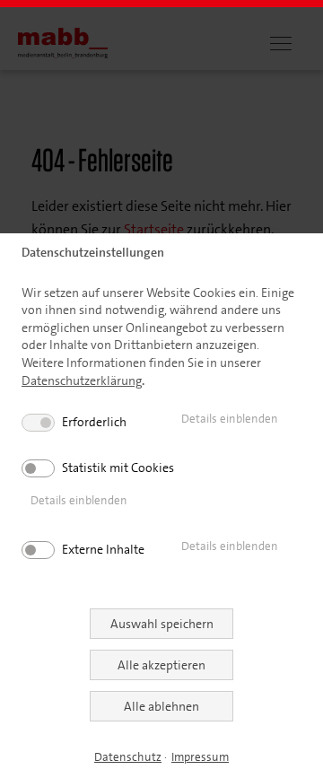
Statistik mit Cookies (118, 467)
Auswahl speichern (162, 624)
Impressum (200, 757)
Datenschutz (128, 757)
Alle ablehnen (161, 706)
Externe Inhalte (103, 549)
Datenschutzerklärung (82, 380)
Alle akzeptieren (161, 665)
